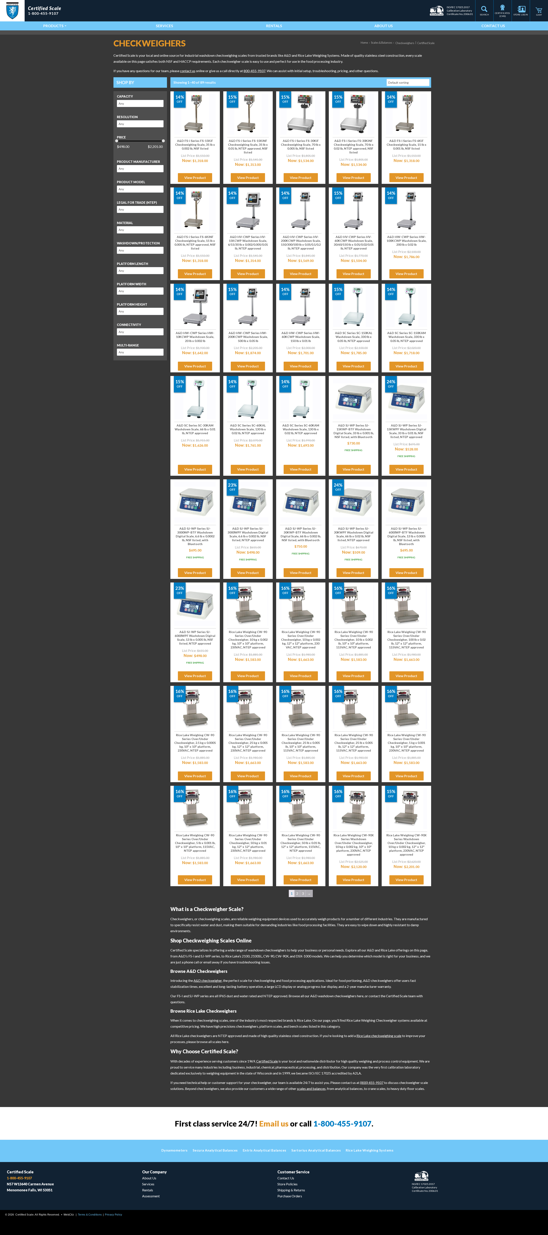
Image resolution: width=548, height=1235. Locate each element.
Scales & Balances (381, 42)
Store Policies (287, 1184)
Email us (274, 1123)
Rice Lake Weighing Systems (369, 1150)
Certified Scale (267, 1061)
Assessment (151, 1196)
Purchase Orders (289, 1196)
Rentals (274, 26)
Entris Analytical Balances (264, 1150)
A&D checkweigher (208, 980)
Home (364, 42)
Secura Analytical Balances (215, 1150)
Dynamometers (174, 1150)
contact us (187, 71)
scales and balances (311, 1088)
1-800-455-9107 (342, 1123)
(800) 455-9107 (371, 1082)
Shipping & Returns (291, 1190)
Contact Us (493, 26)
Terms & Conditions (90, 1214)
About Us (383, 26)
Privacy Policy (113, 1214)
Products (53, 26)
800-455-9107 (254, 71)
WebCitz (69, 1214)
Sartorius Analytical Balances (316, 1150)
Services (164, 26)
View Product (195, 177)
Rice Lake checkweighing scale (378, 1036)
